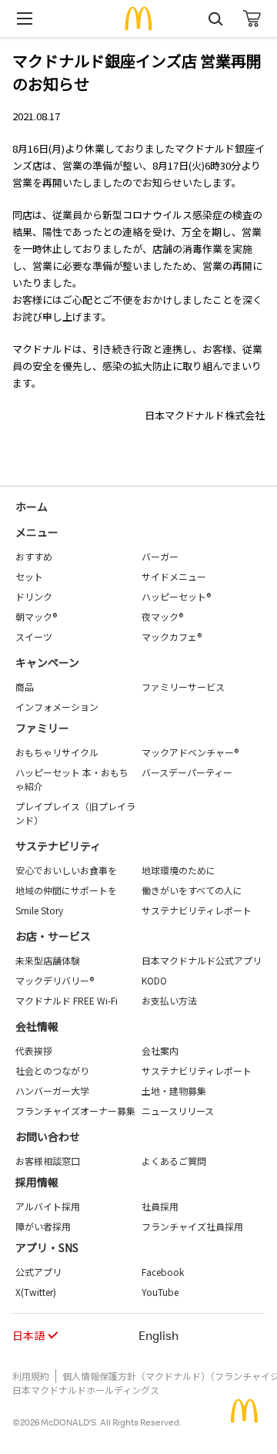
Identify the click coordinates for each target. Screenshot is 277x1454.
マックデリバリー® (54, 980)
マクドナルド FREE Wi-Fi (66, 1000)
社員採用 (160, 1206)
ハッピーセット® (176, 596)
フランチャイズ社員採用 (192, 1226)
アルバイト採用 (47, 1206)
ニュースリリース (178, 1110)
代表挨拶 (33, 1050)
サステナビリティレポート (197, 910)
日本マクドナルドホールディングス (85, 1389)
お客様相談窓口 (47, 1160)
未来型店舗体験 (47, 960)
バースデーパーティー (187, 772)
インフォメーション (56, 706)
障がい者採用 (43, 1226)
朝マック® (36, 616)
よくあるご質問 (174, 1160)
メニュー (36, 532)
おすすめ (33, 556)
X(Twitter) (35, 1291)
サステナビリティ (58, 845)
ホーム (31, 506)
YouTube (160, 1291)
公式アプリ (38, 1271)
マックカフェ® (172, 636)
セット (29, 576)
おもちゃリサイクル (56, 752)
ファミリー (42, 727)
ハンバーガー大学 (52, 1090)
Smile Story (39, 910)
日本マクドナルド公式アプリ (202, 960)
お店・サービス (53, 936)
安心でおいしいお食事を (66, 870)
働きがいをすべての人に (192, 890)
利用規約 (30, 1375)
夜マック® (162, 616)
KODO (154, 980)
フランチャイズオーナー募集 (75, 1110)
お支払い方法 (169, 1000)
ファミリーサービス (183, 686)
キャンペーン (47, 662)
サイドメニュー (174, 576)
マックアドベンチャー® (190, 752)
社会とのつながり (52, 1070)
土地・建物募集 (174, 1090)
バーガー (160, 556)
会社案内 (160, 1050)
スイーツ (33, 636)
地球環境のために (178, 870)
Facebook (163, 1271)
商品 (24, 686)
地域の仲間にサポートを (66, 890)
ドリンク (33, 596)
